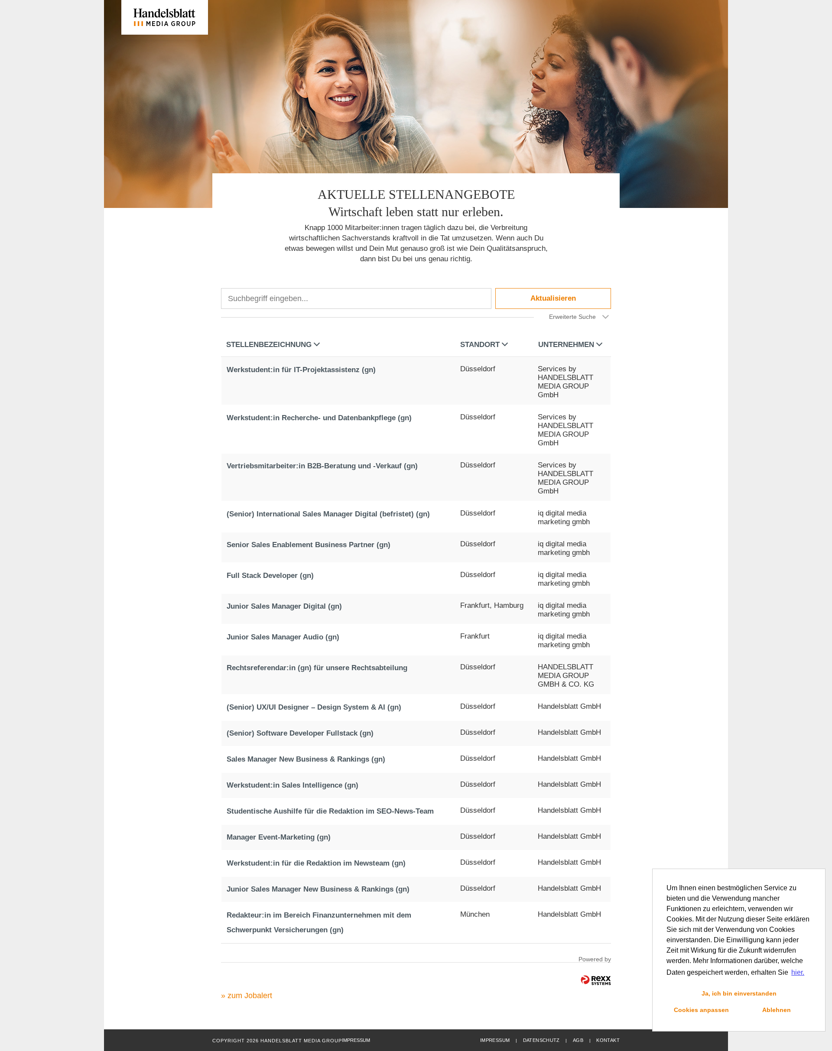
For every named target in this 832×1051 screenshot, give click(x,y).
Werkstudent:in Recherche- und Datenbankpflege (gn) (319, 418)
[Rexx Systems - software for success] (596, 980)
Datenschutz (541, 1040)
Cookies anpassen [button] (701, 1009)
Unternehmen (566, 345)
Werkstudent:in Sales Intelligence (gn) (292, 785)
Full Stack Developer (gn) (270, 575)
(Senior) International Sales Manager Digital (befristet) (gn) (328, 514)
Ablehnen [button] (776, 1009)
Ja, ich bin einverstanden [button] (739, 993)
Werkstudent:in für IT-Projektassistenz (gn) (301, 370)
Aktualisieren (553, 298)
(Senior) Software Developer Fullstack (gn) (300, 733)
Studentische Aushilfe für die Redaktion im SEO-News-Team (330, 811)
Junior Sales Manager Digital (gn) (284, 606)
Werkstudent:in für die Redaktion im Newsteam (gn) (316, 863)
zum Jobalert (250, 995)
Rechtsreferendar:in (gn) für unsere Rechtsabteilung (317, 668)
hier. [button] (797, 972)
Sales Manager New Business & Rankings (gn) (306, 759)
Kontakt (608, 1040)
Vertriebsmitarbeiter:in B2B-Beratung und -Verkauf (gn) (322, 466)
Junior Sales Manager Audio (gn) (283, 637)
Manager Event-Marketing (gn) (279, 837)
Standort (480, 345)
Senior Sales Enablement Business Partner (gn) (308, 545)
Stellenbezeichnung (269, 345)
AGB (578, 1040)
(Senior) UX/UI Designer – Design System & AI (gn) (314, 707)
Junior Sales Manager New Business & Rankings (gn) (318, 889)
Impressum (495, 1040)
